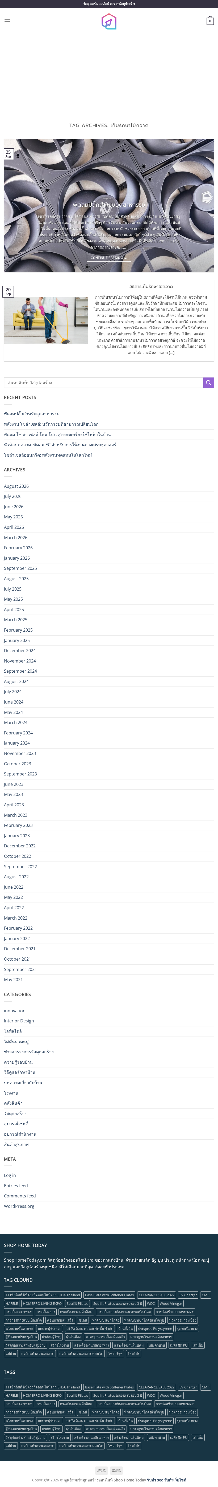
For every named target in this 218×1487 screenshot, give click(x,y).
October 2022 (17, 856)
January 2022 (17, 938)
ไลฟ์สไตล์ (13, 1031)
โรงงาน (11, 1093)
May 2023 (13, 794)
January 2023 (17, 836)
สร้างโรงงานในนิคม (129, 1345)
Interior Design (19, 1021)
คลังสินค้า (13, 1103)
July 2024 (13, 691)
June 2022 (13, 887)
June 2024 (13, 702)
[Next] (203, 205)
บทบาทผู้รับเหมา (49, 1328)
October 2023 (17, 764)
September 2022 (20, 867)
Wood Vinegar (171, 1303)
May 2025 (13, 599)
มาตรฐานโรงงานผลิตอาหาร (151, 1336)
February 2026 (18, 548)
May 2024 (13, 712)
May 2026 (13, 517)
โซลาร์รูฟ (115, 1353)
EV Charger (188, 1295)
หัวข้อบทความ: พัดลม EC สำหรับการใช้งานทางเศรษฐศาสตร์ (60, 445)
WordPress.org (19, 1206)
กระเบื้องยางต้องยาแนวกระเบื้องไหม (124, 1311)
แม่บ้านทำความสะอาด (37, 1353)
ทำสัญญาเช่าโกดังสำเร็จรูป (144, 1320)
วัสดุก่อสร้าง (15, 1113)
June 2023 (13, 784)
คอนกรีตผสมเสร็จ (60, 1320)
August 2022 (16, 877)
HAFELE (12, 1303)
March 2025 (15, 620)
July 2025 (13, 589)
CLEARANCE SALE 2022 (156, 1295)
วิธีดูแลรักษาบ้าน (19, 1072)
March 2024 (15, 722)
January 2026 (17, 558)
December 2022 (20, 846)
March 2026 (15, 538)
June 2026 (13, 507)
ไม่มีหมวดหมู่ (16, 1042)
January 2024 (17, 743)
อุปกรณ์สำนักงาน (20, 1134)
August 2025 (16, 579)
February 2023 (18, 825)
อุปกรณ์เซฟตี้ (16, 1124)
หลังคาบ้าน (157, 1345)
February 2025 (18, 630)
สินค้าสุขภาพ (16, 1144)
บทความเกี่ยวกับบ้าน (23, 1083)
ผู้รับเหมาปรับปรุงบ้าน (21, 1336)
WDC (151, 1303)
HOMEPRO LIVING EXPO (42, 1303)
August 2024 (16, 681)
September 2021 (20, 969)
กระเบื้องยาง (46, 1311)
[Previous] (15, 205)
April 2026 (14, 527)
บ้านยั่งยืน (125, 1328)
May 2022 (13, 897)
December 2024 (20, 650)
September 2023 (20, 774)
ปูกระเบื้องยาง (187, 1328)
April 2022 (14, 908)
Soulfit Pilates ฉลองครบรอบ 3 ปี (117, 1303)
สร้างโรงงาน (60, 1345)
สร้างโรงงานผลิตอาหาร (91, 1345)
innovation (15, 1011)
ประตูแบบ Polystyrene (155, 1328)
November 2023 (20, 753)
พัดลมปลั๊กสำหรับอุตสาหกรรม (109, 205)
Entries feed (16, 1186)
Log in (10, 1175)
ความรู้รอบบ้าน (18, 1062)
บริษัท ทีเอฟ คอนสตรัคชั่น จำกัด (89, 1328)
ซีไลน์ (83, 1320)
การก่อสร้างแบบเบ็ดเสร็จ (24, 1320)
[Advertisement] (109, 74)
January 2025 (17, 640)
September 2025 (20, 568)
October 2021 (17, 959)
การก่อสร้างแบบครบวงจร (175, 1311)
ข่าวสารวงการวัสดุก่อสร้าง (29, 1052)
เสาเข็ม (197, 1345)
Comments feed (20, 1196)
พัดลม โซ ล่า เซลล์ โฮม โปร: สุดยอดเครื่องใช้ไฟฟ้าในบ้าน (57, 434)
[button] (7, 21)
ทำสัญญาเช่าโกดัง (105, 1320)
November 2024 (20, 661)
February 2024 (18, 733)
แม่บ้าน (11, 1353)
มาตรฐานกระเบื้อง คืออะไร (105, 1336)
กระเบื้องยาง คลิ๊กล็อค (76, 1311)
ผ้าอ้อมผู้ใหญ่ (51, 1336)
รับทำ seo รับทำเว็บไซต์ (166, 1479)
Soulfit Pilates (77, 1303)
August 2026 (16, 486)
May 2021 (13, 979)
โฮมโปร (134, 1353)
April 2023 (14, 805)
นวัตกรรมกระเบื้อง (182, 1320)
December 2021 (20, 949)
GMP (205, 1295)
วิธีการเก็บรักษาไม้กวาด (151, 287)
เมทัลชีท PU (178, 1345)
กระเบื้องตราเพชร (19, 1311)
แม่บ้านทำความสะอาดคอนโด (81, 1353)
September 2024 (20, 671)
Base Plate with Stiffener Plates (109, 1295)
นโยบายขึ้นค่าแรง (19, 1328)
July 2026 (13, 496)
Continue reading (109, 258)
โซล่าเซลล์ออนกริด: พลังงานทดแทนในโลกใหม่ (48, 455)
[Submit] (208, 382)
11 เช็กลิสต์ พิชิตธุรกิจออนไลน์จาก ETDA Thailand (43, 1295)
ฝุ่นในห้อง (73, 1336)
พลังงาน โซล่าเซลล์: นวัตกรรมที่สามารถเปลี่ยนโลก (51, 424)
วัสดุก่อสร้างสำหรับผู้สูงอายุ (25, 1345)
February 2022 (18, 928)
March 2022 (15, 918)
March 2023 (15, 815)
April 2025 (14, 609)
